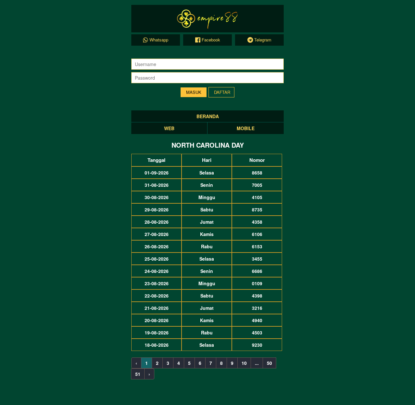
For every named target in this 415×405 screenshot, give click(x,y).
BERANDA (207, 116)
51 (137, 374)
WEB (169, 128)
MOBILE (246, 128)
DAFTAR (222, 92)
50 (269, 363)
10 (244, 363)
